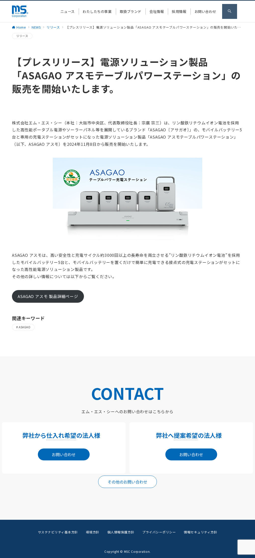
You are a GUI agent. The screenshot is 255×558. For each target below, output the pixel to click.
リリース (22, 36)
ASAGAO (24, 327)
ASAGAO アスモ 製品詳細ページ (48, 296)
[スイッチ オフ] (229, 11)
